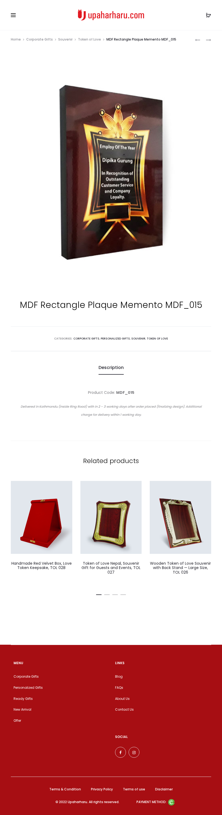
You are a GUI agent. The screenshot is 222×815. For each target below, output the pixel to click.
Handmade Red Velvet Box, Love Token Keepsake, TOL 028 (41, 566)
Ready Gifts (23, 698)
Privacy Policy (102, 789)
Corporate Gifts (39, 39)
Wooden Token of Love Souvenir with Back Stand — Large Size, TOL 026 (180, 568)
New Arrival (22, 709)
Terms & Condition (65, 789)
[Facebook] (120, 752)
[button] (99, 594)
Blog (119, 676)
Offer (17, 720)
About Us (122, 698)
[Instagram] (134, 752)
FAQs (119, 687)
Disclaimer (164, 789)
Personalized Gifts (115, 339)
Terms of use (134, 789)
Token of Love (89, 39)
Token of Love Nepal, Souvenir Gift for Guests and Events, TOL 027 (111, 568)
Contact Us (124, 709)
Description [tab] (111, 367)
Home (16, 39)
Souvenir (65, 39)
